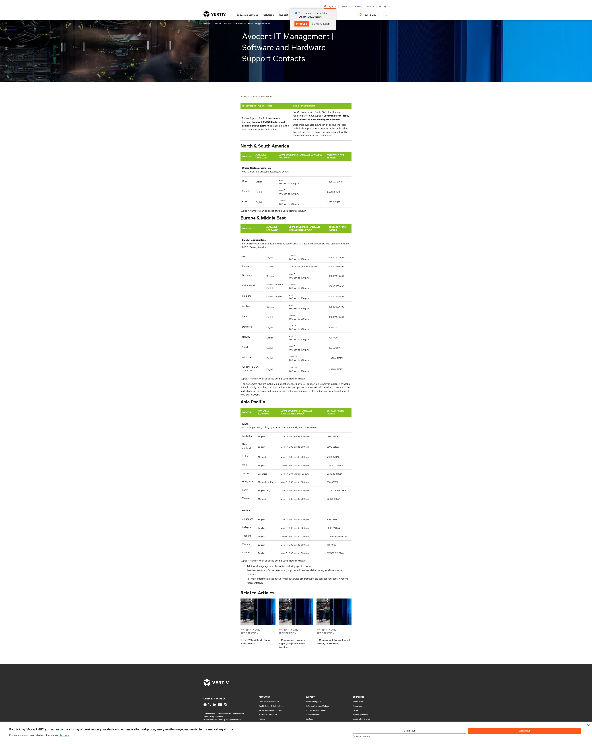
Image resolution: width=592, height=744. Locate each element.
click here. (64, 735)
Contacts (309, 718)
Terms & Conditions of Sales (270, 710)
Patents (262, 718)
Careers (356, 710)
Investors (358, 6)
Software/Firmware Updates (317, 705)
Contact (370, 6)
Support (283, 14)
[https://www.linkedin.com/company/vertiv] (214, 704)
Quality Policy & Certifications (271, 705)
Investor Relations (360, 714)
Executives (357, 705)
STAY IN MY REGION (321, 23)
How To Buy (369, 14)
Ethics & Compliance (361, 718)
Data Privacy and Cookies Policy (230, 713)
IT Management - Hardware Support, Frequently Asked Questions (292, 643)
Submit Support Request (316, 710)
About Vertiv (358, 701)
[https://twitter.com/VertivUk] (209, 704)
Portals (344, 6)
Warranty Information (268, 714)
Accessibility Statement (214, 716)
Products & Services (247, 14)
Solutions (268, 14)
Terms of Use (209, 713)
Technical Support (313, 701)
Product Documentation (269, 701)
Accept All (524, 730)
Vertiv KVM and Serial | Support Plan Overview (255, 641)
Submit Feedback (313, 714)
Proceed (301, 23)
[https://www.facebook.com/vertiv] (205, 704)
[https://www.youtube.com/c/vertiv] (220, 704)
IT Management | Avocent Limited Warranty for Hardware (333, 641)
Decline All (409, 730)
